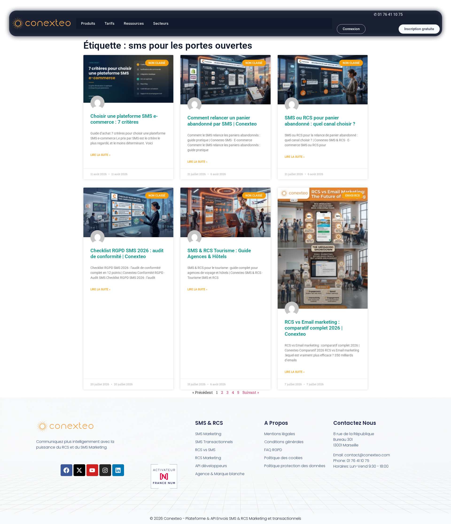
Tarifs (109, 23)
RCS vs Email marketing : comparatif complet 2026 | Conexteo (313, 328)
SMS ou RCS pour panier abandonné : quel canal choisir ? (320, 120)
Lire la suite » (100, 155)
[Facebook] (66, 470)
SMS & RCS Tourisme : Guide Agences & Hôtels (219, 253)
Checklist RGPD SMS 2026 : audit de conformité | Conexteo (126, 253)
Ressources (134, 23)
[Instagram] (105, 470)
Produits (88, 23)
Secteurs (160, 23)
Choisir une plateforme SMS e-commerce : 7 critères (124, 119)
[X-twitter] (79, 470)
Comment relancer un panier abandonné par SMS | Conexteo (222, 120)
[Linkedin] (118, 470)
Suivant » (250, 392)
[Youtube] (92, 470)
